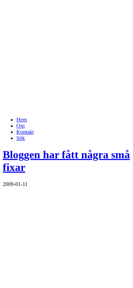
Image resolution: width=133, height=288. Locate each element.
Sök (20, 138)
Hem (21, 120)
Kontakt (25, 132)
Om (20, 126)
